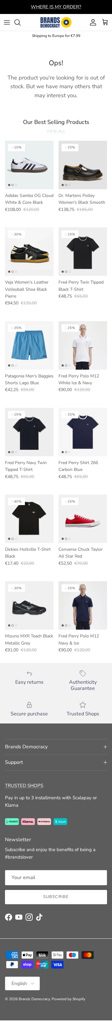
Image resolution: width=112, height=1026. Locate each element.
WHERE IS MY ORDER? (56, 7)
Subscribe (55, 897)
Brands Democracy (34, 998)
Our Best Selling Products (56, 122)
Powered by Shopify (68, 998)
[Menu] (7, 22)
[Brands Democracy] (56, 22)
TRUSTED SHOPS (24, 785)
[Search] (20, 22)
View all (56, 131)
